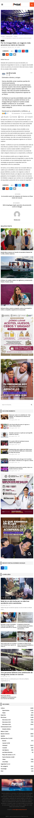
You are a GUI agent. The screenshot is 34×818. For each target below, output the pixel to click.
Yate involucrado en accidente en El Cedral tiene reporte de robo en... (9, 645)
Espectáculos (5, 710)
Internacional (4, 726)
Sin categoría (4, 766)
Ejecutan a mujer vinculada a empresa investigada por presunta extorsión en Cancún (9, 626)
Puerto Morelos (6, 757)
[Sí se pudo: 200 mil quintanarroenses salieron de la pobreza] (4, 443)
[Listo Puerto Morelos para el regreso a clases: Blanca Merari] (4, 426)
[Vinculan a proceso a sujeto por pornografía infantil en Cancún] (4, 434)
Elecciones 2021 (6, 720)
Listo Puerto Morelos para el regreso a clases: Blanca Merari (19, 425)
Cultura (3, 708)
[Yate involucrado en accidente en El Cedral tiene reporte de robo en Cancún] (9, 636)
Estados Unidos (6, 729)
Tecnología (3, 768)
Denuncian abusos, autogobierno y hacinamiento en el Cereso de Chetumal (8, 697)
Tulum (3, 759)
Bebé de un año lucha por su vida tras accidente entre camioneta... (15, 602)
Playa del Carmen (6, 754)
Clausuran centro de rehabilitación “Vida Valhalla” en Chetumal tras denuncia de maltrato (19, 416)
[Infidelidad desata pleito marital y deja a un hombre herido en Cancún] (4, 469)
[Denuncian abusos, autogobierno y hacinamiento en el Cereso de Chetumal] (9, 688)
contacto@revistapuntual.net (19, 809)
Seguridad (3, 764)
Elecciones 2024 (6, 724)
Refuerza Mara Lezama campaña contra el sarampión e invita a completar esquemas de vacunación (16, 309)
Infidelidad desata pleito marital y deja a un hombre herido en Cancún (20, 468)
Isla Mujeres (5, 750)
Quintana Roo (4, 738)
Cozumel (4, 747)
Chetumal (4, 745)
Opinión (3, 736)
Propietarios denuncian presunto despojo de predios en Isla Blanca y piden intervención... (25, 626)
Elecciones (3, 717)
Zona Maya (5, 761)
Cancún (2, 40)
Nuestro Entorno (5, 733)
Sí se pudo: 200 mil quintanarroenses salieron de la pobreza (19, 441)
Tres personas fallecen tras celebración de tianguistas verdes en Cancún (17, 673)
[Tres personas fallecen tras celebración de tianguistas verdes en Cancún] (17, 660)
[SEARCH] (31, 404)
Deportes (3, 715)
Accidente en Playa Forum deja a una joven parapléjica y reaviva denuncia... (25, 645)
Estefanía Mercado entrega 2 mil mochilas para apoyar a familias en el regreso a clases (21, 459)
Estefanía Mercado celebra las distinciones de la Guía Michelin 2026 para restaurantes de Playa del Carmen (20, 451)
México (2, 731)
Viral (2, 771)
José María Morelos (7, 752)
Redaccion (5, 47)
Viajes (3, 712)
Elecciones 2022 (6, 722)
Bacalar (4, 740)
